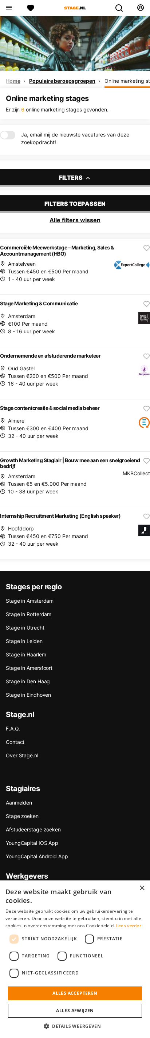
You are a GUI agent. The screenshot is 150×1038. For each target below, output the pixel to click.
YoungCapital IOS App (32, 843)
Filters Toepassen (75, 203)
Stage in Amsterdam (30, 601)
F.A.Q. (13, 728)
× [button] (142, 888)
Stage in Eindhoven (28, 695)
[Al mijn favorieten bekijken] (31, 8)
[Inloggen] (140, 8)
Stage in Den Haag (28, 681)
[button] (75, 1026)
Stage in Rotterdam (28, 614)
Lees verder (128, 926)
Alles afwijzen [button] (75, 1011)
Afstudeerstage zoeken (33, 829)
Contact (15, 742)
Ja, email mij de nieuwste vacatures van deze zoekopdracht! (75, 138)
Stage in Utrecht (25, 627)
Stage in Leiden (24, 641)
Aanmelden (19, 802)
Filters (71, 177)
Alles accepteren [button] (74, 993)
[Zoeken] (122, 8)
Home (13, 81)
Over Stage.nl (22, 755)
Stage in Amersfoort (29, 668)
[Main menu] (9, 8)
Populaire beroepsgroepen (62, 81)
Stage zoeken (22, 816)
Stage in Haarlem (26, 654)
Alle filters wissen (75, 220)
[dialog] (75, 959)
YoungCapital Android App (37, 856)
